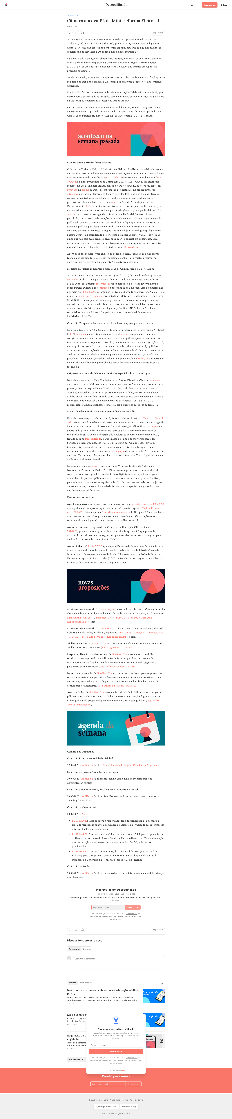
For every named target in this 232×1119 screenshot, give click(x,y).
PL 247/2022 (95, 546)
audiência (72, 280)
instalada (81, 334)
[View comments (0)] (76, 32)
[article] (116, 999)
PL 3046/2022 (79, 852)
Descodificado (132, 247)
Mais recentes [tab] (86, 983)
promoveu (154, 380)
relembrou (83, 296)
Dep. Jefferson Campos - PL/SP (117, 667)
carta (115, 202)
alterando (124, 512)
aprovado (72, 190)
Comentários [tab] (74, 949)
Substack (104, 1113)
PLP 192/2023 (109, 629)
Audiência (87, 765)
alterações (72, 194)
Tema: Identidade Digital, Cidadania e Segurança (131, 765)
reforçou (143, 359)
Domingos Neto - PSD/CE (111, 618)
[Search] (192, 5)
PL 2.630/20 (88, 292)
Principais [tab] (73, 983)
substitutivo (138, 504)
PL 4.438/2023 (114, 178)
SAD (88, 206)
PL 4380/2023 (96, 692)
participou (153, 426)
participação (118, 451)
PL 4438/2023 (109, 610)
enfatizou (103, 288)
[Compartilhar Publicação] (198, 5)
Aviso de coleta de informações (121, 1060)
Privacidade (115, 1100)
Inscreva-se (209, 4)
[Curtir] (70, 32)
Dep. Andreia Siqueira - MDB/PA (117, 686)
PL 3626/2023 (156, 504)
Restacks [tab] (86, 949)
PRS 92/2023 (99, 644)
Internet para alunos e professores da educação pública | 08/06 (103, 992)
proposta (97, 296)
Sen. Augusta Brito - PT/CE (117, 648)
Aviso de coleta (136, 1100)
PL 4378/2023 (104, 673)
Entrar (224, 4)
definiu (125, 334)
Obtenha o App (129, 1106)
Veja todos (74, 1059)
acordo (71, 214)
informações (103, 284)
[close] (142, 1017)
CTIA (71, 334)
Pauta (84, 814)
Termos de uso (131, 1057)
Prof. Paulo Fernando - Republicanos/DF (104, 637)
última (85, 190)
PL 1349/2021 (79, 834)
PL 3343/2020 (79, 821)
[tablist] (79, 949)
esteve (93, 466)
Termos (125, 1100)
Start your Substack (107, 1106)
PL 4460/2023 (119, 654)
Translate (73, 16)
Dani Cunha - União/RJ (80, 618)
